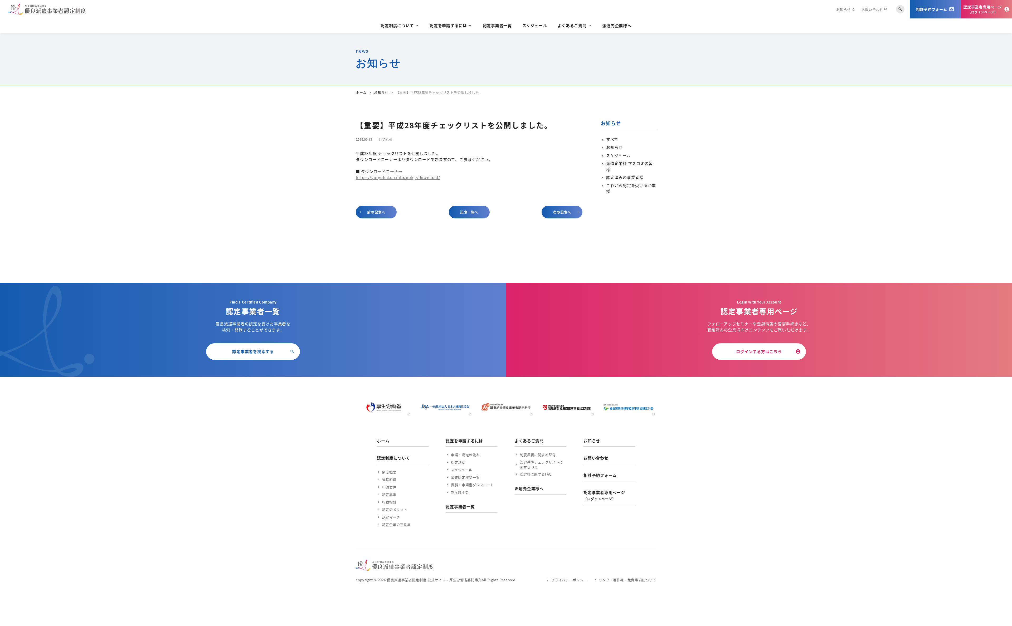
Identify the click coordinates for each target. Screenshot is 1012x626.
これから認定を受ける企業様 (631, 188)
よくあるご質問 (571, 25)
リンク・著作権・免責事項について (627, 579)
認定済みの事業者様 (625, 177)
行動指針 (389, 502)
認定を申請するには (448, 25)
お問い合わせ (875, 9)
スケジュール (534, 25)
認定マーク (391, 517)
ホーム (361, 92)
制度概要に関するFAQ (537, 454)
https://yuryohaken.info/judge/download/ (398, 177)
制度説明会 (460, 492)
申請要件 (389, 487)
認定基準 (389, 494)
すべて (612, 139)
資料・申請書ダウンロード (472, 484)
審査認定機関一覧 (465, 477)
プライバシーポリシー (569, 579)
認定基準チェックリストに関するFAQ (541, 464)
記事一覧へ (469, 211)
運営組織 (389, 479)
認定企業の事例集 (396, 524)
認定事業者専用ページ (604, 495)
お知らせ (845, 9)
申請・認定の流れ (465, 454)
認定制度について (397, 25)
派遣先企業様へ (616, 25)
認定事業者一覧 (497, 25)
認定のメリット (394, 509)
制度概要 (389, 472)
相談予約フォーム (600, 475)
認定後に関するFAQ (536, 474)
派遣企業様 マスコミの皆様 (629, 166)
